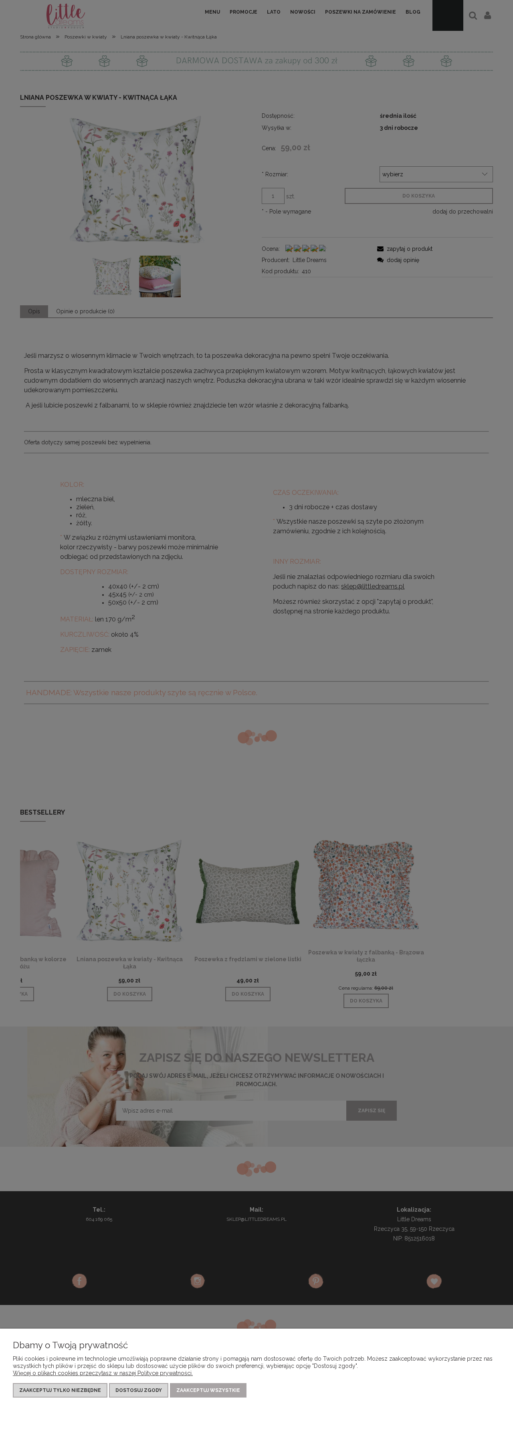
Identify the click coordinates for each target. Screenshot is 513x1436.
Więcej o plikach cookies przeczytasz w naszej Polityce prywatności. (103, 1373)
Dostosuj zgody (138, 1390)
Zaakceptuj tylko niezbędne (60, 1390)
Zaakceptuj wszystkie (208, 1390)
